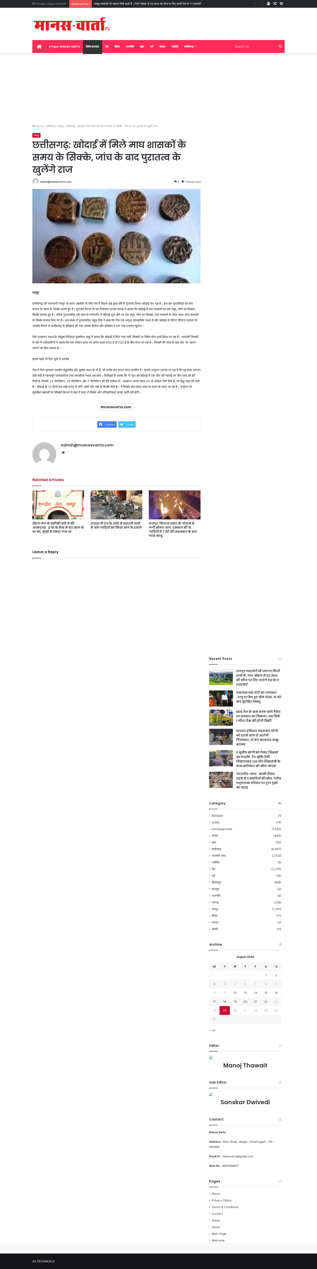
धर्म (151, 46)
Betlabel (217, 815)
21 (255, 1001)
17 (214, 1001)
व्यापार (162, 46)
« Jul (212, 1030)
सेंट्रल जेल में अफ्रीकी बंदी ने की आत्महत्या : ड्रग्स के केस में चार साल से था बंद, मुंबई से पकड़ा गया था (58, 527)
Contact (217, 1213)
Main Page (219, 1233)
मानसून (215, 889)
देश (106, 46)
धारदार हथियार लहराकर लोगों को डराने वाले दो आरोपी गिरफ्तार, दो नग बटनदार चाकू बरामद (257, 738)
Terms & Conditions (225, 1207)
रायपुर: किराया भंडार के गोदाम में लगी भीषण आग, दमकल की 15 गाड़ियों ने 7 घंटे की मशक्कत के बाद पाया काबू (173, 529)
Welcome (218, 1240)
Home (39, 126)
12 (235, 992)
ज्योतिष (174, 46)
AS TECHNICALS (43, 1261)
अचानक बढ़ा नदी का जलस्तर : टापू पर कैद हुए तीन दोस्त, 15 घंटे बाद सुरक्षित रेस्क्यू (258, 697)
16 (276, 992)
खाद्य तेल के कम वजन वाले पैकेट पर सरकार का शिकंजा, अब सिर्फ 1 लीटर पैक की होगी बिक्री (258, 716)
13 (245, 992)
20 (245, 1001)
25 (224, 1010)
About (216, 1193)
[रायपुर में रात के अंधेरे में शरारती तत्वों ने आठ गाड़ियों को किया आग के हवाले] (116, 504)
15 (265, 992)
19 (235, 1001)
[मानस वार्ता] (72, 23)
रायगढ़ (215, 902)
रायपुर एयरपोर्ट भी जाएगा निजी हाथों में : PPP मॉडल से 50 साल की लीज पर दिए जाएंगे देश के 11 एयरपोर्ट (147, 3)
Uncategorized (222, 829)
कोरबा (215, 835)
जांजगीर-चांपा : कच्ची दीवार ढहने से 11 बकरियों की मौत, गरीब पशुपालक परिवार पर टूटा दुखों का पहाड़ (258, 781)
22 (266, 1001)
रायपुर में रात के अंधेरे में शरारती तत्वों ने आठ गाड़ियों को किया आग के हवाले (116, 525)
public (216, 822)
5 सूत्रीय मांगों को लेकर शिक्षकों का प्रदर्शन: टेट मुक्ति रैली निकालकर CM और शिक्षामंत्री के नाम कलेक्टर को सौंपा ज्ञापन (258, 759)
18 (224, 1001)
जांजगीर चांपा (219, 855)
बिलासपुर (216, 882)
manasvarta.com (117, 407)
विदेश (117, 46)
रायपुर (61, 126)
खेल (142, 46)
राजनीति (130, 46)
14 (255, 992)
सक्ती (215, 929)
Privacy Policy (222, 1200)
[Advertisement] (158, 87)
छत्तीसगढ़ (189, 46)
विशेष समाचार (92, 46)
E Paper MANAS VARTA (64, 46)
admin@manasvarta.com (56, 181)
